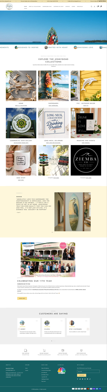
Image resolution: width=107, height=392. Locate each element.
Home (26, 368)
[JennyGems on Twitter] (80, 379)
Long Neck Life (44, 376)
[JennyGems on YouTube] (87, 379)
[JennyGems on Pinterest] (82, 379)
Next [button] (88, 329)
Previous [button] (19, 329)
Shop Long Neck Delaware (53, 142)
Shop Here (21, 180)
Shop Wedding (86, 142)
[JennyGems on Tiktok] (90, 379)
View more (56, 177)
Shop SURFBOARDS (53, 105)
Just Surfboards (44, 372)
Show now (22, 298)
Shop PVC (85, 105)
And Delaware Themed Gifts (21, 142)
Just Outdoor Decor (45, 374)
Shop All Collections (21, 105)
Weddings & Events (45, 379)
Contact (26, 370)
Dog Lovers (43, 381)
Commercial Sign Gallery (46, 370)
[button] (91, 6)
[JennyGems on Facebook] (77, 379)
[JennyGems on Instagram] (85, 379)
